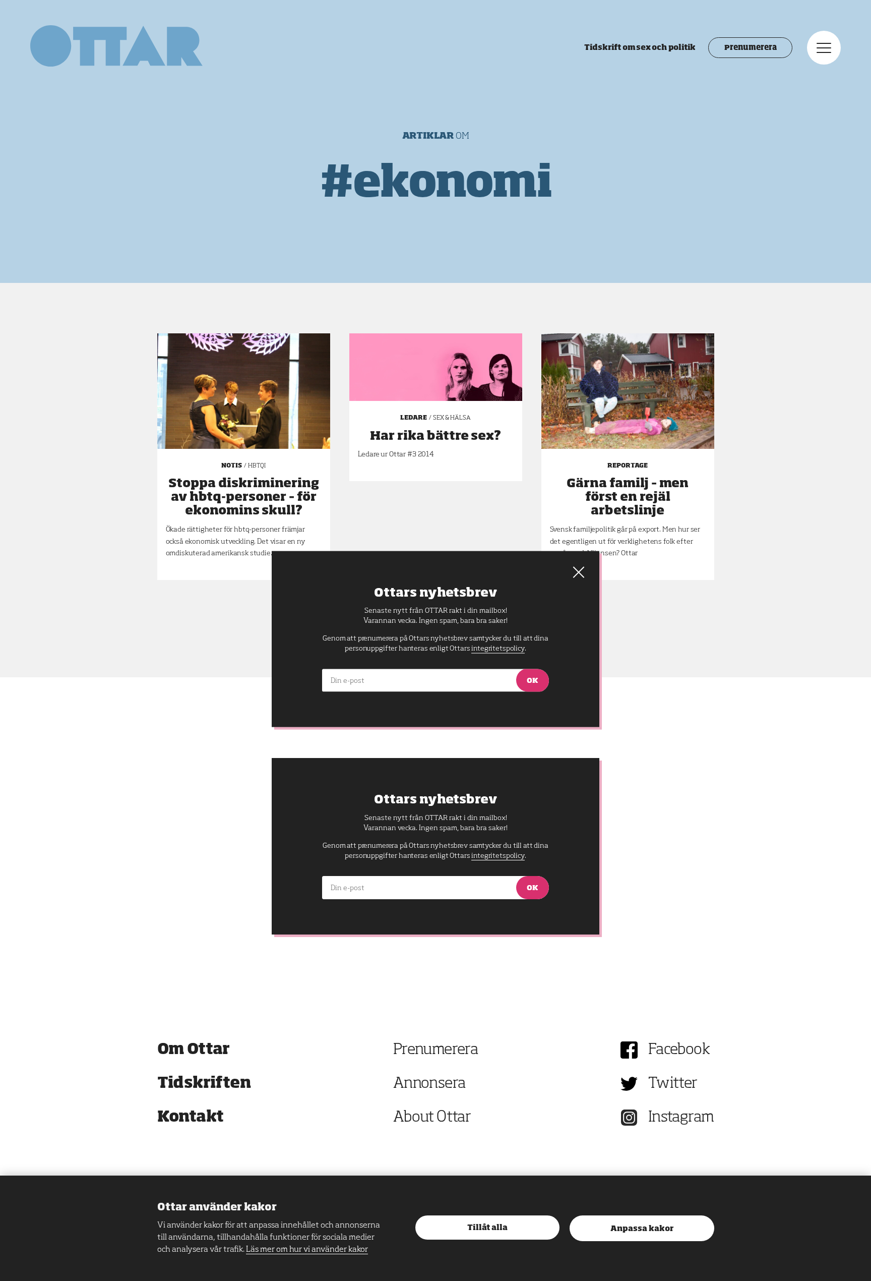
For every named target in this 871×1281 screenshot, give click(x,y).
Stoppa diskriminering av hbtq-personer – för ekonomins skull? (243, 497)
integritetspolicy (497, 855)
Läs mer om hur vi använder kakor (307, 1250)
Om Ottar (193, 1050)
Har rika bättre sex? (435, 436)
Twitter (673, 1083)
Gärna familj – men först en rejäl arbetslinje (628, 497)
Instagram (681, 1117)
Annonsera (429, 1083)
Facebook (679, 1050)
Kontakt (190, 1117)
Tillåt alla (487, 1228)
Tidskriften (204, 1083)
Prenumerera (750, 47)
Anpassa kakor (641, 1229)
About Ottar (432, 1117)
